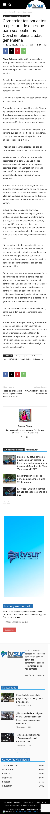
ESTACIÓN (13, 359)
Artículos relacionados (13, 450)
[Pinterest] (17, 51)
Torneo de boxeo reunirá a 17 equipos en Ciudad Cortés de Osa (28, 738)
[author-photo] (25, 422)
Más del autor (32, 450)
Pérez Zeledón (25, 359)
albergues (19, 356)
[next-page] (8, 502)
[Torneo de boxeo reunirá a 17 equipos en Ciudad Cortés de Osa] (7, 737)
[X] (11, 51)
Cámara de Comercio (33, 356)
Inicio (5, 12)
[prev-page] (4, 502)
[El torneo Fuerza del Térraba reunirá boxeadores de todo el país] (9, 492)
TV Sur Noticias (14, 12)
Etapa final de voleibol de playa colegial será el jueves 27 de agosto (31, 478)
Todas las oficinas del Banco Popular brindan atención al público (12, 394)
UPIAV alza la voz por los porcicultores (36, 392)
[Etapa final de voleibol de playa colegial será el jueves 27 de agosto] (9, 479)
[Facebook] (5, 51)
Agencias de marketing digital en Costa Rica (30, 811)
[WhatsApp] (23, 51)
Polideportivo (38, 359)
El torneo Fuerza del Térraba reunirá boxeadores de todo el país (32, 491)
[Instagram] (22, 752)
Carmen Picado (12, 45)
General (26, 16)
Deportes (4, 701)
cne (5, 359)
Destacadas (27, 12)
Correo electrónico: (12, 617)
